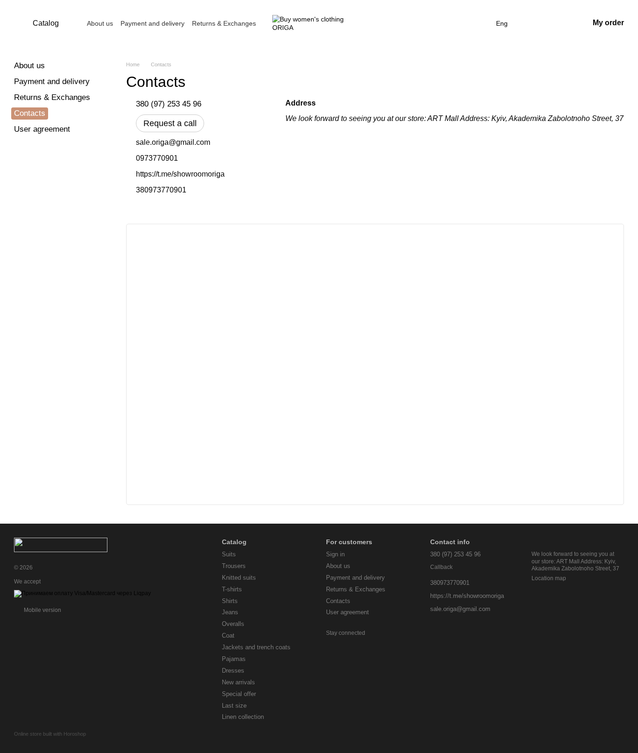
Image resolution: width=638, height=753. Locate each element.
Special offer (239, 693)
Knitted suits (239, 577)
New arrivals (238, 682)
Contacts (338, 600)
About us (100, 23)
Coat (228, 635)
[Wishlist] (532, 23)
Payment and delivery (152, 23)
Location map (549, 578)
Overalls (233, 623)
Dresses (233, 670)
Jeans (230, 612)
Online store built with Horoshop (50, 734)
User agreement (42, 129)
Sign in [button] (335, 554)
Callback (441, 567)
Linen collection (243, 716)
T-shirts (232, 589)
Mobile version (41, 610)
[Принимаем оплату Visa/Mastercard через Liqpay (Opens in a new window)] (82, 593)
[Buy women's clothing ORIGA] (60, 544)
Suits (229, 554)
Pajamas (234, 658)
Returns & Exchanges (224, 23)
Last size (234, 705)
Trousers (234, 565)
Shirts (230, 600)
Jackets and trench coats (256, 647)
